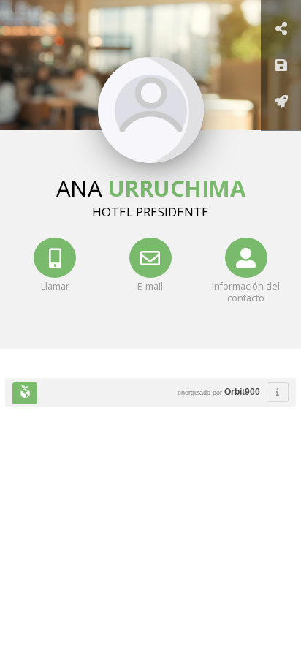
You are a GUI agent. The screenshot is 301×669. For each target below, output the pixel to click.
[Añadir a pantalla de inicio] (281, 103)
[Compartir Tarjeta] (281, 30)
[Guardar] (281, 66)
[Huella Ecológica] (24, 393)
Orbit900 (242, 392)
